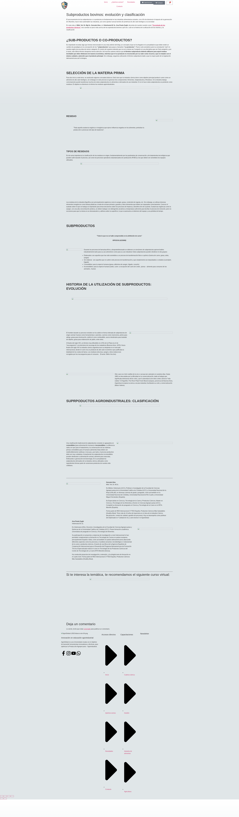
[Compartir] (8, 796)
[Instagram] (68, 653)
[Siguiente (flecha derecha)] (5, 798)
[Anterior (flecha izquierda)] (1, 798)
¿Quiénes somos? (117, 2)
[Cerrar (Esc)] (12, 796)
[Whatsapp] (78, 653)
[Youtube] (73, 653)
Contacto (119, 6)
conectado (87, 629)
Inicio (106, 2)
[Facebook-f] (63, 653)
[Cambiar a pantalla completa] (5, 796)
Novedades (131, 2)
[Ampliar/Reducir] (1, 796)
